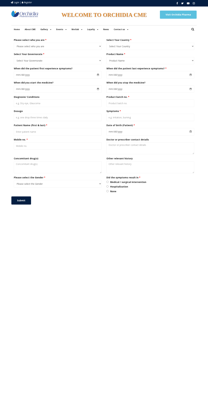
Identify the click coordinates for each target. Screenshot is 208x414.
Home (17, 29)
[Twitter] (182, 3)
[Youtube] (188, 3)
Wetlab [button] (75, 29)
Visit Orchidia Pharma (178, 14)
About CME (30, 29)
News (106, 29)
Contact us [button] (119, 29)
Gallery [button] (44, 29)
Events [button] (60, 29)
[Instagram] (194, 3)
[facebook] (177, 3)
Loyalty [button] (91, 29)
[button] (193, 29)
